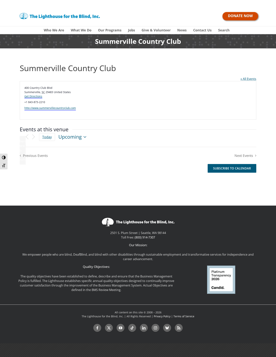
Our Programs (109, 30)
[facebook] (97, 328)
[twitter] (109, 328)
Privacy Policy (162, 316)
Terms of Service (183, 316)
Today (47, 137)
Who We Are (54, 30)
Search (224, 30)
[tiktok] (132, 328)
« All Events (248, 79)
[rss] (179, 328)
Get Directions (33, 96)
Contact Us (202, 30)
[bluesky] (167, 328)
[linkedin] (144, 328)
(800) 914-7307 (145, 237)
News (182, 30)
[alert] (23, 150)
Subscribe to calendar (232, 168)
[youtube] (120, 328)
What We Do (81, 30)
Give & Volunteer (156, 30)
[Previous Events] (27, 137)
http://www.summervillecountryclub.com (50, 108)
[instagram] (155, 328)
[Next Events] (33, 137)
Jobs (131, 30)
